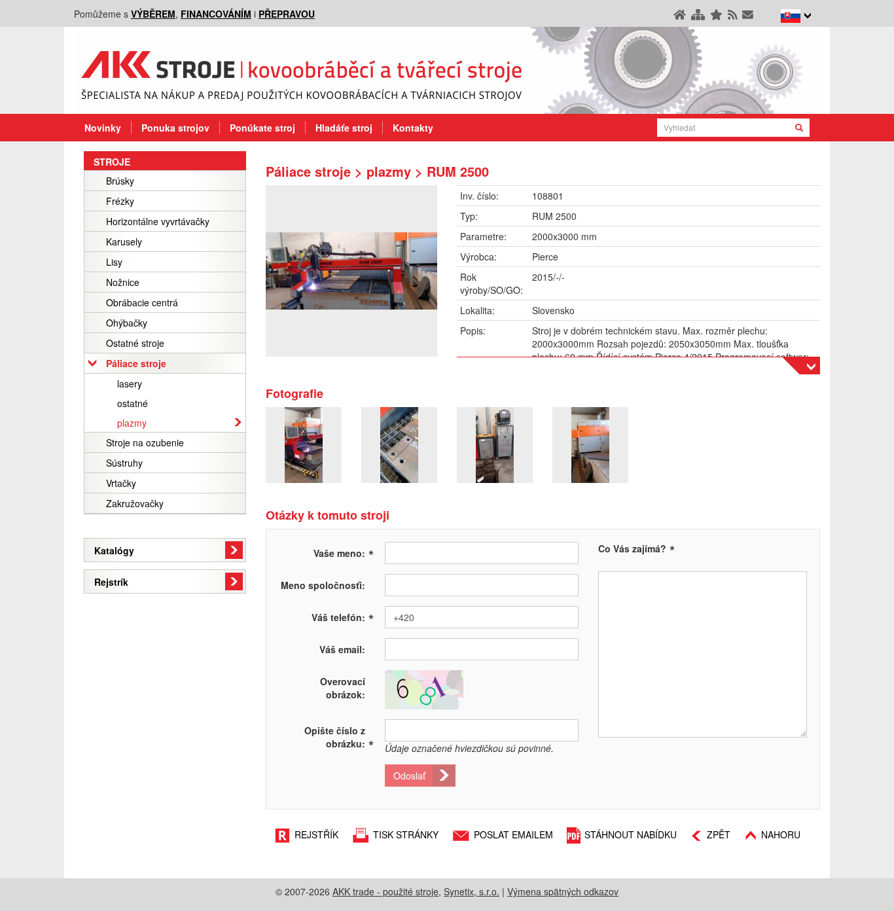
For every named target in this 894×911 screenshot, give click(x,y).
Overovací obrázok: (342, 688)
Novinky (102, 127)
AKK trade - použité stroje (385, 891)
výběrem (153, 13)
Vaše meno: (343, 552)
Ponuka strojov (175, 127)
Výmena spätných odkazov (562, 891)
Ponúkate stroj (262, 127)
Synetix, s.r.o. (471, 891)
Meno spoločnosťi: (323, 585)
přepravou (287, 13)
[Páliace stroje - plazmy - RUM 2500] (351, 271)
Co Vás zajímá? (632, 548)
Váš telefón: (343, 616)
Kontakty (413, 127)
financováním (216, 13)
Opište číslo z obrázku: (339, 737)
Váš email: (342, 649)
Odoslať (409, 775)
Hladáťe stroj (343, 127)
